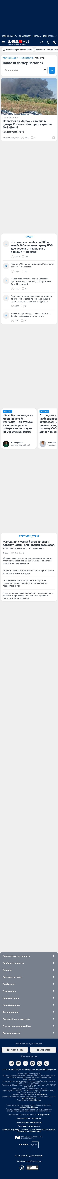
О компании (9, 991)
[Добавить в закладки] (53, 137)
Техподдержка (11, 1012)
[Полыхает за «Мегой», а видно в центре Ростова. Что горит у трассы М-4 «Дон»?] (29, 96)
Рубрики (7, 970)
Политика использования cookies (29, 1122)
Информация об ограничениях (29, 1118)
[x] (39, 1063)
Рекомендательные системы (29, 1126)
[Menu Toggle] (3, 42)
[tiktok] (46, 1063)
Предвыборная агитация (16, 1019)
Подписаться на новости (16, 956)
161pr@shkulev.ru (43, 1115)
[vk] (18, 1063)
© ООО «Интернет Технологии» (29, 1161)
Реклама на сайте (12, 977)
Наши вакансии (11, 1005)
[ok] (25, 1063)
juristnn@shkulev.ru (29, 1098)
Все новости (27, 58)
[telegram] (11, 1063)
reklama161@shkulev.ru (29, 1107)
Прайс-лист (9, 984)
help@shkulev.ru (35, 1100)
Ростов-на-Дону (11, 58)
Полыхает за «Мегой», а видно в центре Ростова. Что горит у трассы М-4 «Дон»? (27, 124)
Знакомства (25, 36)
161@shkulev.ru (41, 1094)
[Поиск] (42, 42)
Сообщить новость (13, 963)
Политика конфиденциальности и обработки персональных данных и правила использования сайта (29, 1131)
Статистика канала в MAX (17, 1026)
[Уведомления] (48, 42)
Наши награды (11, 998)
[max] (32, 1063)
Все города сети (11, 1033)
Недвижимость (9, 36)
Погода (37, 36)
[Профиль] (55, 42)
